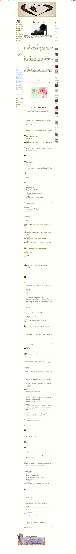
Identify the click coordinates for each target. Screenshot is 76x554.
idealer (19, 78)
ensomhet (17, 72)
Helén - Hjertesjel (28, 319)
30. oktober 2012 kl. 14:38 (29, 393)
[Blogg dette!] (33, 102)
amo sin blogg (56, 105)
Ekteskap (19, 71)
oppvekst (17, 86)
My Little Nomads (57, 127)
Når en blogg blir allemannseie (57, 28)
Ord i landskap (56, 110)
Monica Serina (27, 474)
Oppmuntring (18, 85)
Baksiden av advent (56, 27)
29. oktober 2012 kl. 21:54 (29, 345)
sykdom (22, 91)
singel (17, 89)
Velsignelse (17, 94)
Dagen (22, 70)
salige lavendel (28, 482)
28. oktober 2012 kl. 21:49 (29, 244)
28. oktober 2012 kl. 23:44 (29, 294)
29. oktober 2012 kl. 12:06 (29, 317)
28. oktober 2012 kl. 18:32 (29, 217)
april (18, 58)
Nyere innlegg (26, 526)
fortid (16, 74)
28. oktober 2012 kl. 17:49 (29, 194)
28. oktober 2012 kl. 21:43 (29, 239)
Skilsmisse (17, 90)
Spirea (27, 102)
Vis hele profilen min (18, 41)
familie (19, 72)
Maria (26, 412)
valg (22, 93)
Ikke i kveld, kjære (57, 26)
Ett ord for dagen (57, 81)
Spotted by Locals (57, 143)
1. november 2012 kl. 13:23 (29, 472)
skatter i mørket (20, 89)
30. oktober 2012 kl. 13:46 (29, 386)
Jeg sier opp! (19, 50)
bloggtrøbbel (17, 70)
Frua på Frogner (28, 181)
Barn (17, 69)
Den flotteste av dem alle (57, 25)
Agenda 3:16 (56, 41)
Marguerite (27, 424)
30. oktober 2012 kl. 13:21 (29, 368)
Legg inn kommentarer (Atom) (30, 527)
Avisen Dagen (56, 40)
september (19, 53)
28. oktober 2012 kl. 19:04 (29, 235)
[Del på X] (34, 102)
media (22, 80)
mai (18, 57)
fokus (22, 72)
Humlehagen (27, 237)
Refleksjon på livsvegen (29, 134)
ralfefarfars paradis (28, 377)
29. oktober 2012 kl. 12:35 (29, 330)
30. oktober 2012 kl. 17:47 (29, 402)
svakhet (20, 91)
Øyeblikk (27, 506)
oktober (18, 49)
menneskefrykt (19, 82)
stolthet (17, 91)
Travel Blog (56, 125)
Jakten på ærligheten (56, 34)
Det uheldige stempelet (56, 37)
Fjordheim (27, 206)
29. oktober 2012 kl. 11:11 (29, 313)
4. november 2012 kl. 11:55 (29, 499)
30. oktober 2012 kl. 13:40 (29, 380)
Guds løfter (20, 77)
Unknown (27, 251)
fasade (20, 72)
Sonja (26, 418)
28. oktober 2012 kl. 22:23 (29, 249)
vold (19, 94)
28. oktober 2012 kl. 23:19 (29, 273)
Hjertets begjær (57, 31)
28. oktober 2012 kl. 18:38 (29, 221)
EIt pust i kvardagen (28, 512)
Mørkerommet (56, 103)
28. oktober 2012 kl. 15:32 (29, 139)
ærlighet (21, 94)
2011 (17, 62)
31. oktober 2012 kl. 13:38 (29, 438)
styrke (18, 91)
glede (19, 76)
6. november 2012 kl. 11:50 (29, 504)
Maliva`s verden (57, 120)
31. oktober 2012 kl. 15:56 (29, 452)
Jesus (21, 78)
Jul (22, 78)
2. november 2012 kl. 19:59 (29, 485)
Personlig (34, 103)
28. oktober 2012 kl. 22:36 (29, 253)
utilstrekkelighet (17, 93)
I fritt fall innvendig (19, 52)
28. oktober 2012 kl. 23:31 (29, 290)
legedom (21, 79)
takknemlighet (17, 92)
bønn (20, 70)
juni (18, 56)
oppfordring (32, 103)
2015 (17, 44)
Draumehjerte (27, 347)
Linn (26, 146)
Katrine (27, 223)
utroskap (20, 93)
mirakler (22, 82)
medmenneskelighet (28, 103)
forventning (21, 74)
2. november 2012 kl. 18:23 (29, 480)
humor (22, 77)
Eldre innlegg (51, 526)
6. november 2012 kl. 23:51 (29, 510)
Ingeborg (27, 141)
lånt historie (17, 80)
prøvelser (17, 88)
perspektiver (36, 103)
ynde (26, 241)
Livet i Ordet (56, 83)
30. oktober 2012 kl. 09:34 (29, 350)
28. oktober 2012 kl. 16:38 (29, 164)
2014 (17, 45)
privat (22, 87)
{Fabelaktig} (56, 69)
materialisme (20, 80)
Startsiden (39, 526)
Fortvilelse (19, 74)
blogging (22, 69)
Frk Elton (27, 352)
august (18, 54)
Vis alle (59, 74)
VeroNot (27, 255)
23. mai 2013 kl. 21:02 (28, 523)
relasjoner (21, 88)
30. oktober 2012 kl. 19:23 (29, 410)
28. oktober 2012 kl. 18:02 (29, 204)
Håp (17, 78)
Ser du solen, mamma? (20, 51)
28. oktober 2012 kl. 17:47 (29, 190)
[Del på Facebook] (35, 102)
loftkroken (27, 388)
